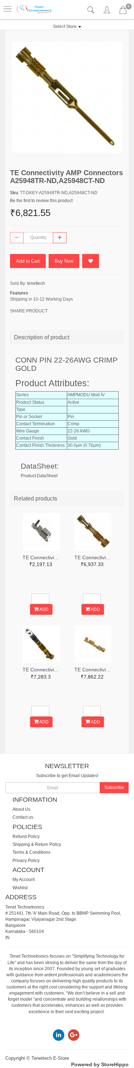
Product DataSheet (39, 475)
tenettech (36, 283)
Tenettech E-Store (50, 1058)
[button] (67, 26)
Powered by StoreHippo (100, 1064)
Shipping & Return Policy (37, 844)
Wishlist (20, 887)
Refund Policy (26, 836)
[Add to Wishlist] (90, 261)
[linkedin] (58, 1035)
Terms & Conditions (31, 852)
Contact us (23, 817)
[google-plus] (73, 1035)
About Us (21, 809)
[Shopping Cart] (123, 11)
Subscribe (114, 787)
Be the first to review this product (41, 200)
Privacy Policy (26, 860)
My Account (24, 879)
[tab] (91, 10)
